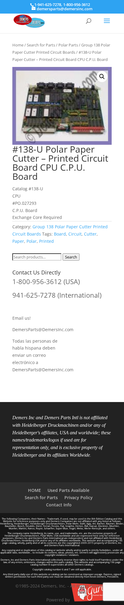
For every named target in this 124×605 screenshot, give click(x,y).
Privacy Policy (78, 497)
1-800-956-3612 (76, 4)
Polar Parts (68, 45)
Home (17, 45)
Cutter (90, 234)
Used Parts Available (68, 490)
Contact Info (59, 505)
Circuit (75, 234)
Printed (46, 241)
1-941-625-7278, (48, 4)
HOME (34, 490)
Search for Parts (41, 45)
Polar (31, 241)
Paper (18, 241)
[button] (102, 76)
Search (71, 257)
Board (60, 234)
